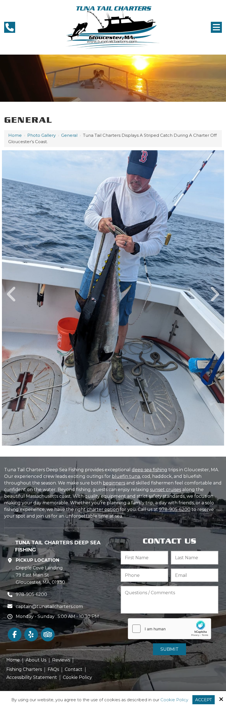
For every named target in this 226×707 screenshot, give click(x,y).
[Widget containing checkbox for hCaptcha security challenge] (169, 628)
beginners (114, 483)
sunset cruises (165, 489)
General (69, 135)
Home (15, 135)
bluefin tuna (126, 476)
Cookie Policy (174, 699)
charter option (103, 509)
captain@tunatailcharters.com (49, 606)
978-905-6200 (174, 509)
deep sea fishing (149, 469)
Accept (203, 699)
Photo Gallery (41, 135)
